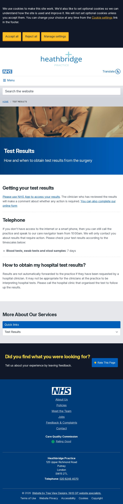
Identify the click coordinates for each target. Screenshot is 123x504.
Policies (61, 405)
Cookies (83, 498)
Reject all (31, 36)
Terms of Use (28, 498)
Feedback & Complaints (61, 422)
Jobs (61, 417)
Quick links (11, 324)
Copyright (97, 498)
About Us (61, 399)
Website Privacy (48, 498)
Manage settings (55, 36)
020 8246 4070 (69, 478)
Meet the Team (61, 411)
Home (5, 101)
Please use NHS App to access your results (31, 196)
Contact (61, 428)
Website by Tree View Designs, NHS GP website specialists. (66, 493)
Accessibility (68, 498)
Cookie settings (102, 17)
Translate (108, 71)
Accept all (11, 36)
